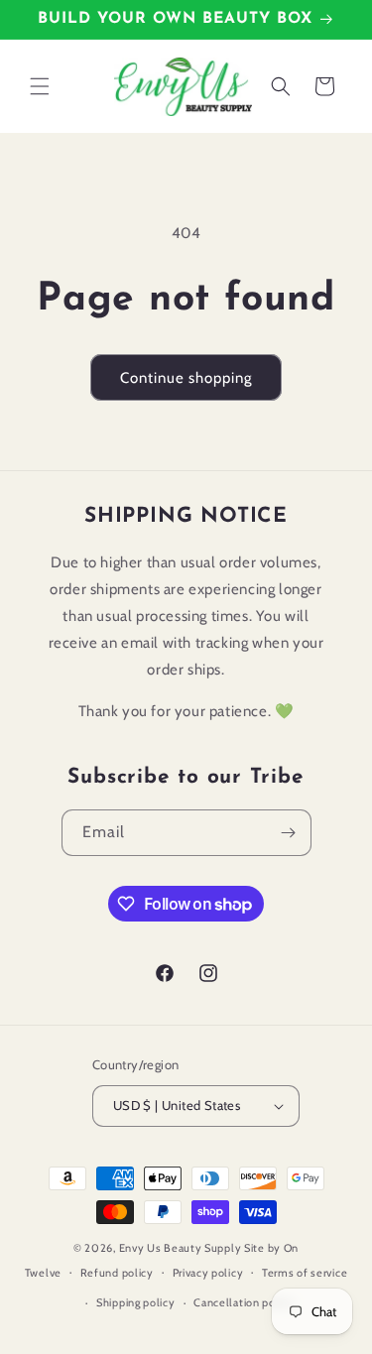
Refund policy (117, 1273)
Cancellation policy (243, 1302)
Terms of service (304, 1273)
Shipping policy (136, 1302)
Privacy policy (208, 1273)
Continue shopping (186, 378)
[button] (40, 86)
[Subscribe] (288, 832)
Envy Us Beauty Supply (180, 1248)
